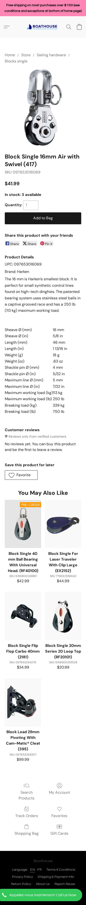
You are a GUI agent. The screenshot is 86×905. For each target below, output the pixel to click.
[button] (43, 895)
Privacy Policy (22, 877)
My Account (59, 792)
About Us (43, 884)
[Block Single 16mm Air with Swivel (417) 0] (43, 107)
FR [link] (39, 869)
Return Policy (21, 884)
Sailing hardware (51, 54)
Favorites (59, 815)
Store (26, 54)
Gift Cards (59, 833)
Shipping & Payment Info (56, 877)
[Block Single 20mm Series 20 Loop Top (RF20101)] (63, 616)
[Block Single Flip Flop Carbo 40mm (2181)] (23, 616)
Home (10, 54)
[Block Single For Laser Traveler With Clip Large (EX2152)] (63, 524)
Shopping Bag (27, 833)
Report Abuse (64, 884)
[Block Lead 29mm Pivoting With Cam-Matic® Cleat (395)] (23, 702)
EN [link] (32, 869)
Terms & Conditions (60, 869)
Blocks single (16, 61)
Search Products (26, 795)
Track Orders (26, 815)
